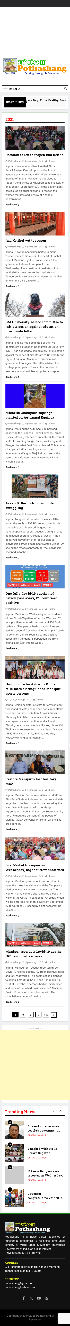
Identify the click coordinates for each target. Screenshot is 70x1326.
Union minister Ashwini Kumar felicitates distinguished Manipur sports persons (32, 688)
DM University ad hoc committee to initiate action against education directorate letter (34, 326)
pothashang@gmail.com (19, 1283)
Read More (11, 204)
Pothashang (14, 161)
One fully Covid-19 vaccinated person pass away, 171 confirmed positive (31, 598)
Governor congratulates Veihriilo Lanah (45, 1176)
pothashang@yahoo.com (20, 1287)
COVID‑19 (12, 584)
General (25, 584)
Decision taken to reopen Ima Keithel (35, 155)
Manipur (47, 584)
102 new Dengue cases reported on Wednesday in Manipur (45, 1153)
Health (36, 584)
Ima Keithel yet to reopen (25, 240)
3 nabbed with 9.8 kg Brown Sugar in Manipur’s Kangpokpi (43, 1131)
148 (46, 1015)
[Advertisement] (35, 33)
